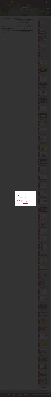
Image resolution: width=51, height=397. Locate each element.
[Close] (35, 192)
